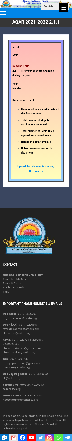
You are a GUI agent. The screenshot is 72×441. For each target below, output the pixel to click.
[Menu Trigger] (63, 7)
